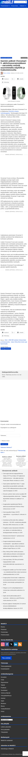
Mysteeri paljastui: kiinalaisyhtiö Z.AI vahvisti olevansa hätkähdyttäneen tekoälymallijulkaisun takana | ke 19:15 (14, 606)
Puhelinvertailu (5, 634)
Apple (2, 701)
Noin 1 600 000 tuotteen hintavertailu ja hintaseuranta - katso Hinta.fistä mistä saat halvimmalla (14, 342)
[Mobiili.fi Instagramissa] (3, 644)
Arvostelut (3, 677)
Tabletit (3, 685)
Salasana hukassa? (6, 447)
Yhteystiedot (4, 732)
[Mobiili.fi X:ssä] (11, 644)
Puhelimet (3, 629)
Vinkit (2, 679)
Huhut (2, 711)
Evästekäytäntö (5, 669)
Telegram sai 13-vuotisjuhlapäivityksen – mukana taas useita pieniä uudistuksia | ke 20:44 (14, 590)
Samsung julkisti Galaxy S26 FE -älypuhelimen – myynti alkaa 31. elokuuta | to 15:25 (14, 514)
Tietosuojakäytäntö (6, 666)
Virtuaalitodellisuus (6, 695)
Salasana (3, 435)
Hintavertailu (14, 6)
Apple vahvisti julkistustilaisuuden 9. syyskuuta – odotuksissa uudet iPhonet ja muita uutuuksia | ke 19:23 (13, 598)
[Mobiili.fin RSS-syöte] (20, 644)
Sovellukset (4, 690)
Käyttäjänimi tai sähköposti (8, 427)
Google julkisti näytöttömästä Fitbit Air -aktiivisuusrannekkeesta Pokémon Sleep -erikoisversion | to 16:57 (13, 506)
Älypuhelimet (4, 682)
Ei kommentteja (24, 57)
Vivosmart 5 (7, 348)
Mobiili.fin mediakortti (7, 740)
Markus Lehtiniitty (7, 73)
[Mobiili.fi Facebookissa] (7, 644)
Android (3, 698)
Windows (3, 703)
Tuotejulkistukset (9, 57)
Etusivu (3, 627)
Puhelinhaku (4, 632)
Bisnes (3, 706)
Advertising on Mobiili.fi (7, 748)
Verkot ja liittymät (5, 693)
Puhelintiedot (5, 6)
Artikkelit (22, 6)
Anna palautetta (5, 729)
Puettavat (3, 57)
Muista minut (5, 440)
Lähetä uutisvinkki (6, 727)
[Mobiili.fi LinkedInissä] (16, 644)
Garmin (2, 348)
